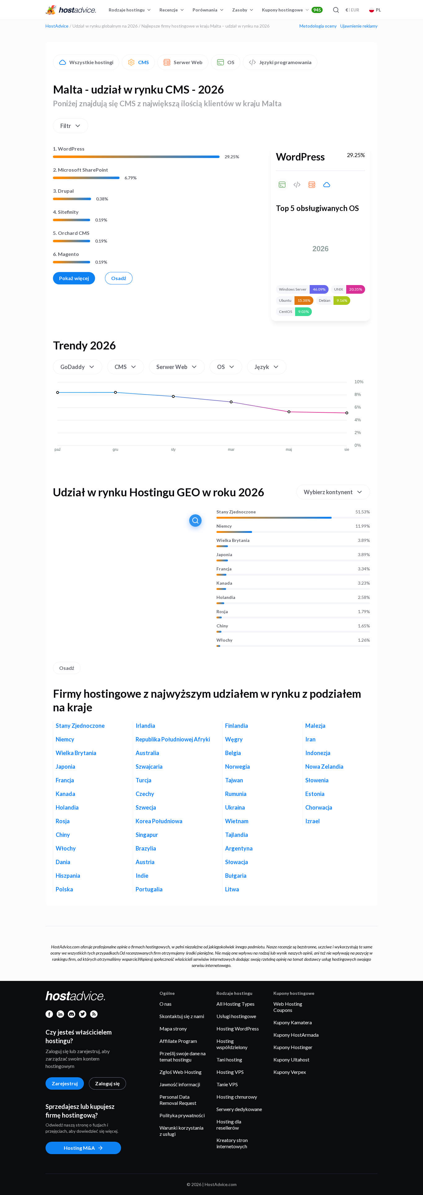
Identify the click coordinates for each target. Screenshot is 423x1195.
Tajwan (234, 780)
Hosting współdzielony (231, 1044)
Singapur (147, 834)
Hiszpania (68, 875)
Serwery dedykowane (239, 1109)
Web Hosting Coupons (287, 1007)
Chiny (222, 625)
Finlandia (236, 725)
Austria (145, 862)
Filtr (65, 125)
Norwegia (237, 766)
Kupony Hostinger (292, 1047)
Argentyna (239, 848)
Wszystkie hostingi (91, 62)
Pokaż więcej (74, 278)
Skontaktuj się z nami (181, 1016)
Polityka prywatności (182, 1115)
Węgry (234, 739)
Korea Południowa (159, 821)
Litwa (232, 889)
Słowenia (317, 780)
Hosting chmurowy (236, 1097)
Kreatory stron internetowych (232, 1143)
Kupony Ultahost (291, 1059)
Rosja (222, 611)
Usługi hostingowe (236, 1016)
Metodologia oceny (318, 26)
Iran (310, 739)
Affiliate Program (178, 1041)
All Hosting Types (235, 1004)
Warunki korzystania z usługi (181, 1131)
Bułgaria (235, 875)
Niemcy (224, 526)
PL (378, 9)
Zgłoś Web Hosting (180, 1072)
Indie (142, 875)
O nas (165, 1004)
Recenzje (168, 9)
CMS (143, 62)
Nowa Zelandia (324, 766)
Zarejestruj (65, 1083)
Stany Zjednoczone (236, 511)
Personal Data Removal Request (177, 1100)
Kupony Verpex (289, 1072)
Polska (64, 889)
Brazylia (146, 848)
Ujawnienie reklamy (358, 26)
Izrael (312, 821)
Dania (63, 862)
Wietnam (236, 821)
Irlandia (145, 725)
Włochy (224, 640)
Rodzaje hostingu (127, 9)
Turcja (143, 780)
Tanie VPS (227, 1084)
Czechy (145, 793)
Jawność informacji (179, 1084)
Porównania (205, 9)
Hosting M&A (79, 1148)
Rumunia (235, 793)
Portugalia (149, 889)
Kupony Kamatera (292, 1022)
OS (230, 62)
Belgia (233, 752)
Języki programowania (285, 62)
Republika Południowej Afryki (173, 739)
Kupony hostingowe (291, 9)
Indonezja (317, 752)
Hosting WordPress (237, 1028)
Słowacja (236, 862)
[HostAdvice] (71, 10)
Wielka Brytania (233, 540)
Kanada (224, 583)
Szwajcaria (149, 766)
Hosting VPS (230, 1072)
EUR (352, 9)
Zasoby (239, 9)
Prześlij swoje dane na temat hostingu (182, 1056)
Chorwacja (318, 807)
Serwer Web (188, 62)
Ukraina (235, 807)
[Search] (336, 10)
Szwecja (146, 807)
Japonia (224, 554)
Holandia (225, 597)
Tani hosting (229, 1059)
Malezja (315, 725)
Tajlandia (236, 834)
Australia (147, 752)
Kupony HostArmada (296, 1035)
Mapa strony (173, 1028)
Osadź (118, 278)
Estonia (315, 793)
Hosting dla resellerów (228, 1124)
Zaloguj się (107, 1083)
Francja (224, 568)
